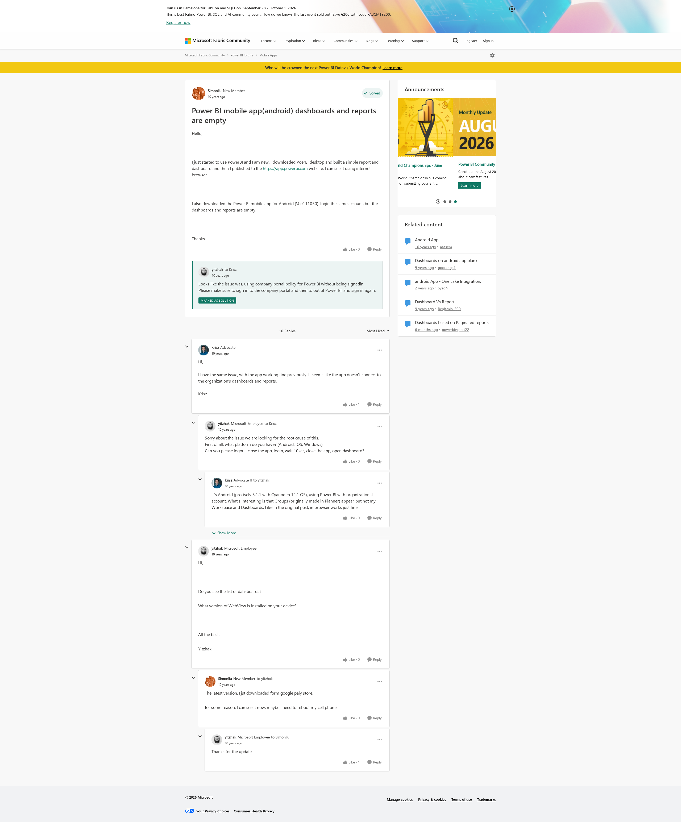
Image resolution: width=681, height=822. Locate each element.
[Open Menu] (492, 55)
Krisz (215, 347)
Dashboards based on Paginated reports (452, 322)
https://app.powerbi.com (285, 168)
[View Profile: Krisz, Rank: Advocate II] (203, 350)
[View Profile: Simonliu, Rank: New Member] (198, 93)
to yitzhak (261, 480)
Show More (226, 532)
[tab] (444, 201)
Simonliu (215, 90)
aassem (446, 246)
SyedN (443, 287)
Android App (426, 239)
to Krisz (230, 269)
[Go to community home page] (217, 41)
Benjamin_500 (449, 308)
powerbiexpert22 (455, 329)
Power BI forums (242, 55)
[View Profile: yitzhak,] (203, 272)
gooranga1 (447, 267)
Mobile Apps (268, 55)
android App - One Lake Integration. (448, 281)
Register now (178, 22)
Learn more (392, 67)
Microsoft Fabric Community (205, 55)
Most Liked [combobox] (378, 331)
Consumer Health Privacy (254, 811)
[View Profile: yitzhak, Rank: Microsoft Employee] (210, 426)
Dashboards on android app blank (446, 260)
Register (470, 40)
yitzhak (217, 269)
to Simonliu (280, 737)
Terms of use (461, 799)
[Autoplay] (438, 201)
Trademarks (486, 799)
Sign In (488, 40)
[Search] (455, 41)
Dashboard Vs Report (434, 301)
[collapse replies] (187, 346)
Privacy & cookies (432, 799)
